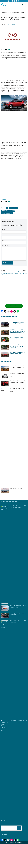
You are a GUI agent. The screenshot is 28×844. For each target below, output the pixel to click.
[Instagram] (11, 311)
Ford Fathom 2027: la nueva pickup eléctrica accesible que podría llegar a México (18, 390)
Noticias (5, 12)
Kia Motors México (13, 207)
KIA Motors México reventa (7, 213)
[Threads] (14, 311)
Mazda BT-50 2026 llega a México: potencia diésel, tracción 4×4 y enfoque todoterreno (16, 339)
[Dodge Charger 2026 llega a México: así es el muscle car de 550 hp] (5, 325)
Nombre (4, 229)
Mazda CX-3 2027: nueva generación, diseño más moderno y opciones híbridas (18, 382)
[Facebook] (2, 311)
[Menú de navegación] (22, 5)
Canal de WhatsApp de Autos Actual (14, 305)
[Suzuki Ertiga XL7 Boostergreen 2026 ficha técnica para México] (5, 555)
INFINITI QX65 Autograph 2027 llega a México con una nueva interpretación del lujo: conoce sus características (17, 331)
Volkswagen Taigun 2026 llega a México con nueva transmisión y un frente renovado (17, 346)
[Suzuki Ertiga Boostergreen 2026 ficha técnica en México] (5, 616)
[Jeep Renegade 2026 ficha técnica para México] (5, 769)
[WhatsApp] (18, 311)
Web (3, 240)
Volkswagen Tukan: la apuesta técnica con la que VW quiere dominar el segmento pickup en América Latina (18, 367)
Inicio (2, 12)
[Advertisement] (14, 70)
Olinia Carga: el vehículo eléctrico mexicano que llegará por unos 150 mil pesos (18, 375)
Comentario (5, 245)
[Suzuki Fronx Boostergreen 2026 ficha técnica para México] (5, 608)
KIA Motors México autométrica (8, 210)
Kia (7, 207)
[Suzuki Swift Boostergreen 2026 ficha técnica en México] (5, 669)
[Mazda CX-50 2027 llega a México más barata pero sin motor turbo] (5, 355)
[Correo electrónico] (8, 311)
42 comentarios (11, 24)
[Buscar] (25, 4)
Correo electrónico (6, 235)
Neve (7, 842)
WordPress (19, 842)
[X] (5, 311)
